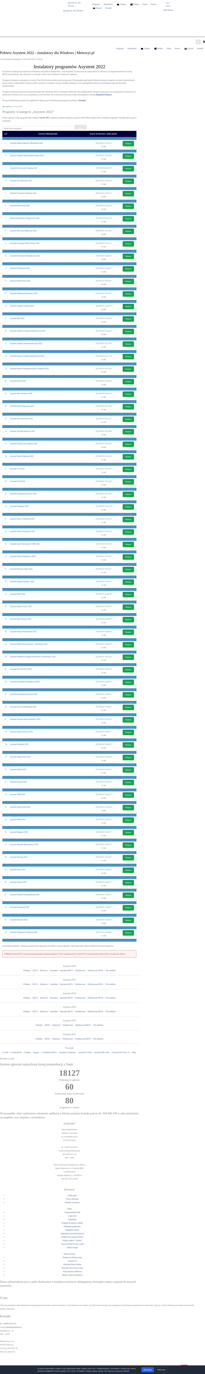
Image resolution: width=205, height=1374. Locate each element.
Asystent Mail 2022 (17, 318)
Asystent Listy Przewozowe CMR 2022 (25, 544)
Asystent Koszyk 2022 (18, 782)
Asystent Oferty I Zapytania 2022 (22, 531)
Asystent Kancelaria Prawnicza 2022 (23, 694)
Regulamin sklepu (72, 1230)
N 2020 (5, 1052)
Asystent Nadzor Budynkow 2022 (22, 556)
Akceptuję (148, 1370)
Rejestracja (72, 1219)
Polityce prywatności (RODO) (119, 1371)
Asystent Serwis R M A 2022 (21, 669)
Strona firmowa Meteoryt (72, 1271)
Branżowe (44, 970)
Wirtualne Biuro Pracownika (72, 1268)
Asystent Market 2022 (18, 769)
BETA (35, 970)
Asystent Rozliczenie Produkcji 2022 (23, 444)
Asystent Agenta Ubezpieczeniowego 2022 (26, 343)
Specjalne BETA (66, 970)
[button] (74, 4)
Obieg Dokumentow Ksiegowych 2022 (24, 218)
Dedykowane (80, 970)
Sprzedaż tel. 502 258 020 (73, 11)
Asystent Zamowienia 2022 (20, 807)
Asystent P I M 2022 (17, 481)
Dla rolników (111, 970)
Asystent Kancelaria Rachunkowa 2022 (25, 682)
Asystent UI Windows (67, 1052)
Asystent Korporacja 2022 (19, 907)
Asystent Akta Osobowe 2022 (21, 393)
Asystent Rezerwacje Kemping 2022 (23, 168)
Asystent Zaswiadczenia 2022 (21, 181)
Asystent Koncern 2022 (19, 920)
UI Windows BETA (49, 1052)
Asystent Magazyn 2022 (19, 832)
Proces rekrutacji (72, 1199)
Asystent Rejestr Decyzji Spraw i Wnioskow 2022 (28, 644)
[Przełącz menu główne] (198, 41)
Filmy (134, 1052)
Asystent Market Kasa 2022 (20, 757)
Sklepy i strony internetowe (72, 1275)
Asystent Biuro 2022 (17, 594)
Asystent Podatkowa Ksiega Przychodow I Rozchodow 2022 (33, 657)
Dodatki (27, 1052)
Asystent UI (72, 1261)
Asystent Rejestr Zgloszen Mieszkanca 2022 (26, 143)
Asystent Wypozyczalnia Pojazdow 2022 (25, 719)
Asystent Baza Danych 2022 (20, 619)
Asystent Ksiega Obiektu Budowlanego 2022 (27, 155)
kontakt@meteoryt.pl (13, 1327)
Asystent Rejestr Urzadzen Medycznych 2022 (27, 356)
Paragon (36, 1052)
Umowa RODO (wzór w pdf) (72, 1244)
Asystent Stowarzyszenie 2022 (21, 419)
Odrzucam (161, 1370)
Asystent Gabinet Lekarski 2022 (22, 306)
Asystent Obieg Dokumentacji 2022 (23, 632)
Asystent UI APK (85, 1052)
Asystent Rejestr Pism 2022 (20, 281)
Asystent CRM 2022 (17, 794)
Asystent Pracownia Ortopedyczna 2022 (25, 256)
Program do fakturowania (72, 1257)
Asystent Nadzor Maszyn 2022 (21, 732)
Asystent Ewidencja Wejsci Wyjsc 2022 (25, 243)
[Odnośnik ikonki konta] (204, 42)
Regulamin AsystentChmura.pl (72, 1233)
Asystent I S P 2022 (17, 469)
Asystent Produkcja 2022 (19, 744)
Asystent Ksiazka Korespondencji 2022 (24, 895)
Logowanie (72, 1216)
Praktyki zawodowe (72, 1202)
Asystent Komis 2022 (18, 381)
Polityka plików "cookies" (72, 1240)
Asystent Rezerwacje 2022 (20, 206)
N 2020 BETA (16, 1052)
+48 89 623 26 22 (9, 1324)
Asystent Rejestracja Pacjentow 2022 (23, 293)
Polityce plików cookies (94, 1371)
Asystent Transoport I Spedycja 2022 (23, 932)
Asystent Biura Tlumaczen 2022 (22, 406)
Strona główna (7, 106)
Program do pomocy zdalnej (72, 1223)
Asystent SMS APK (101, 1052)
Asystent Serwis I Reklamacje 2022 (23, 707)
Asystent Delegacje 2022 (19, 506)
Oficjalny (26, 970)
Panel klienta (168, 10)
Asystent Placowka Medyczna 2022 (23, 231)
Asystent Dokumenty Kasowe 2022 (23, 494)
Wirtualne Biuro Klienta (72, 1264)
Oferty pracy (72, 1195)
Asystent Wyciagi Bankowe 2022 (22, 431)
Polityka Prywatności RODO (72, 1237)
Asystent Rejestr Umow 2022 (21, 606)
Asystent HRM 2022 (17, 819)
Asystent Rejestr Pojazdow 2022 (22, 581)
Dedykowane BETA (95, 970)
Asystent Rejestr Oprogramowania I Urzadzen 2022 (29, 368)
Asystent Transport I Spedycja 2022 (23, 193)
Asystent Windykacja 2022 (20, 268)
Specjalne (54, 970)
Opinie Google (72, 1247)
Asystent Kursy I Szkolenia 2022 (22, 519)
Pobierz (128, 143)
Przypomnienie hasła (72, 1212)
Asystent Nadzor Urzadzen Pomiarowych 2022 (27, 331)
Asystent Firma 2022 (17, 870)
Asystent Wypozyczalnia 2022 (21, 569)
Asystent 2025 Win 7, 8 (120, 1052)
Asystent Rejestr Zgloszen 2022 (22, 456)
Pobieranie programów (72, 1226)
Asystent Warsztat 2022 (18, 857)
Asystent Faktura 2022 (18, 882)
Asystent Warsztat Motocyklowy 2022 (24, 844)
